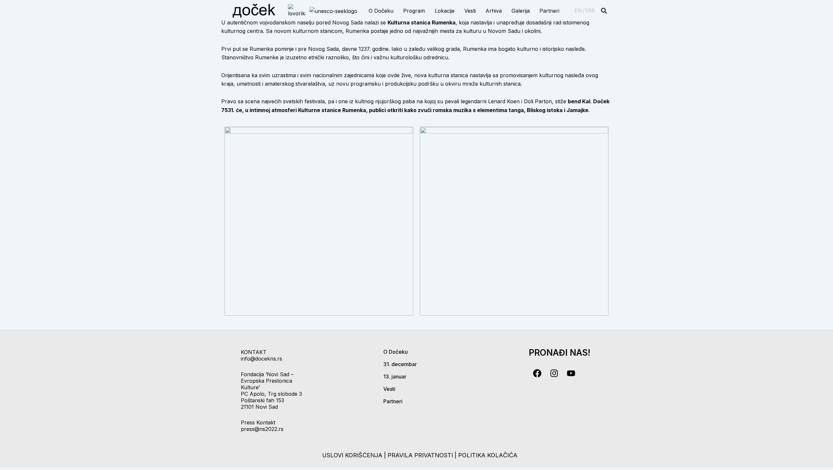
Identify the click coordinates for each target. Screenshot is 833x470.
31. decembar (400, 364)
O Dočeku (381, 10)
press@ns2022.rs (262, 429)
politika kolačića (487, 455)
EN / (579, 10)
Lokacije (445, 10)
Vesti (470, 10)
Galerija (521, 10)
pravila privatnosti (421, 455)
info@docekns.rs (261, 358)
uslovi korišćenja (352, 455)
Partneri (549, 10)
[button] (604, 11)
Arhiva (493, 10)
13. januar (394, 376)
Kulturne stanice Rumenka (332, 110)
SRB (590, 10)
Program (414, 10)
